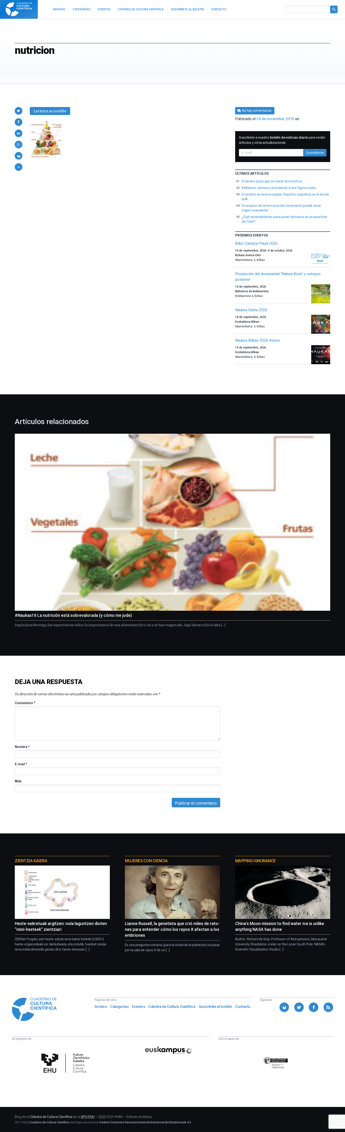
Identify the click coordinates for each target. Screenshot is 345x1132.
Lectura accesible (50, 111)
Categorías (119, 1006)
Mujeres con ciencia (146, 860)
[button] (18, 111)
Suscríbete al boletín (215, 1006)
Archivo (101, 1006)
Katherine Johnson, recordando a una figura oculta (279, 188)
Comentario (25, 703)
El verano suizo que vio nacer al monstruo (272, 181)
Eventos (138, 1006)
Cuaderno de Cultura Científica (49, 1122)
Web (18, 781)
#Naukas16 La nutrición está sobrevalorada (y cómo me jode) (73, 615)
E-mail (21, 764)
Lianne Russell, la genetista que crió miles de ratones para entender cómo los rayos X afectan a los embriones (172, 929)
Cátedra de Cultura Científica (171, 1006)
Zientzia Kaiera (31, 860)
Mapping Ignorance (255, 860)
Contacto (242, 1006)
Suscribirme (315, 153)
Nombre (22, 747)
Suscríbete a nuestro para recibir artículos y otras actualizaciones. (282, 140)
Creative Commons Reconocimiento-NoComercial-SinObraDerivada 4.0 (145, 1122)
